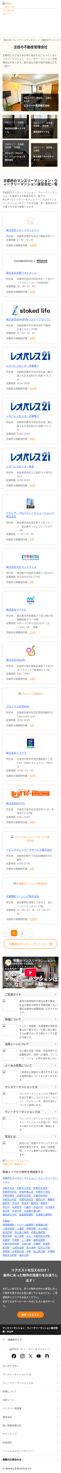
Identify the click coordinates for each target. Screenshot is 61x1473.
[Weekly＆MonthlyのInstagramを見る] (22, 1356)
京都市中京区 (10, 1191)
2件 (32, 582)
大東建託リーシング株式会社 (22, 896)
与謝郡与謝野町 (44, 1214)
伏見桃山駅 (18, 1251)
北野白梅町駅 (38, 1232)
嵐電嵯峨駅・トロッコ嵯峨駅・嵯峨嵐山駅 (25, 1224)
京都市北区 (8, 1188)
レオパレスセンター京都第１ (22, 365)
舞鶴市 (51, 1199)
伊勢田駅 (31, 1228)
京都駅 (6, 1221)
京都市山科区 (10, 1199)
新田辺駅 (7, 1232)
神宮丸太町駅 (10, 1255)
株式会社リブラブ (16, 753)
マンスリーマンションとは (17, 1374)
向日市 (6, 1207)
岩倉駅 (6, 1240)
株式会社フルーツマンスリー (22, 230)
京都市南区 (8, 1195)
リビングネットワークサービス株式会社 (29, 849)
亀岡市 (34, 1203)
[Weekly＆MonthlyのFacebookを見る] (14, 1356)
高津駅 (46, 1243)
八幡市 (27, 1207)
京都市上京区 (24, 1188)
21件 (33, 632)
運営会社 (7, 1417)
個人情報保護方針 (12, 1425)
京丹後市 (50, 1207)
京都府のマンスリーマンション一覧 (30, 944)
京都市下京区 (43, 1191)
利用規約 (7, 1442)
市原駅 (15, 1240)
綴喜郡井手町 (10, 1214)
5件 (32, 539)
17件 (33, 291)
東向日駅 (24, 1255)
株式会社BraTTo (15, 803)
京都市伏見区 (40, 1195)
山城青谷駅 (18, 1247)
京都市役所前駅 (11, 1243)
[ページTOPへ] (55, 1467)
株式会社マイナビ (16, 609)
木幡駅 (51, 1251)
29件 (33, 338)
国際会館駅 (39, 1240)
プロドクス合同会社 (17, 706)
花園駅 (36, 1243)
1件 (32, 868)
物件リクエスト (30, 1314)
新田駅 (6, 1247)
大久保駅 (43, 1228)
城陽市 (44, 1203)
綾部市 (6, 1203)
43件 (33, 485)
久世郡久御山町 (32, 1210)
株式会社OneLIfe (15, 660)
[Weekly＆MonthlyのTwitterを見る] (30, 1356)
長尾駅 (6, 1251)
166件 (33, 245)
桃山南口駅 (39, 1251)
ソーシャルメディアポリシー (18, 1451)
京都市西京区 (26, 1199)
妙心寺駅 (19, 1236)
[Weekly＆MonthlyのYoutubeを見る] (38, 1356)
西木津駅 (31, 1247)
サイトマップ (10, 1434)
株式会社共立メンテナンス (21, 567)
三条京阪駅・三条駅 (13, 1228)
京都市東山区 (26, 1191)
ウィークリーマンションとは (18, 1382)
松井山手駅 (44, 1247)
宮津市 (25, 1203)
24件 (33, 678)
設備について (10, 1391)
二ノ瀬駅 (26, 1240)
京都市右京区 (24, 1195)
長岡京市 (17, 1207)
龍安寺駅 (7, 1236)
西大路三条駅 (21, 1232)
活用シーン (8, 1399)
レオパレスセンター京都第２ (22, 416)
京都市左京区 (40, 1188)
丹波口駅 (26, 1243)
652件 (33, 388)
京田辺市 (38, 1207)
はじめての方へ (11, 1365)
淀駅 (28, 1251)
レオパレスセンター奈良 (20, 466)
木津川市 (17, 1210)
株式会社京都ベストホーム (21, 273)
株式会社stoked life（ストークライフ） (28, 319)
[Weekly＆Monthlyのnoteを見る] (47, 1356)
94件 (33, 439)
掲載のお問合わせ (12, 1459)
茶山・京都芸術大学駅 (38, 1236)
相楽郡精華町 (26, 1214)
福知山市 (40, 1199)
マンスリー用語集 (12, 1408)
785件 (33, 919)
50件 (33, 822)
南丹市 (6, 1210)
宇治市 (15, 1203)
